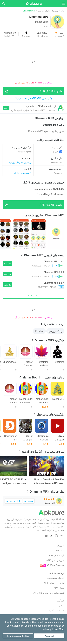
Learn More (58, 629)
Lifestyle (39, 331)
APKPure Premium (55, 565)
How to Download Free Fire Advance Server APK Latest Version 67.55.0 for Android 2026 (49, 481)
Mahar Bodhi (41, 21)
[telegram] (61, 536)
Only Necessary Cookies (18, 635)
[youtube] (46, 536)
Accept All (49, 635)
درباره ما (60, 605)
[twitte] (51, 536)
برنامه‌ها (55, 10)
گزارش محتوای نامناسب (21, 173)
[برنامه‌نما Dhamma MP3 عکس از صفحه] (38, 234)
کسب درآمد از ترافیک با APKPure (49, 592)
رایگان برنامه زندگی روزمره (20, 162)
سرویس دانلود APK (55, 560)
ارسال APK (59, 587)
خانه (62, 10)
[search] (3, 3)
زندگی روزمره (44, 10)
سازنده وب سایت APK (54, 582)
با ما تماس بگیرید (56, 610)
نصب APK (59, 550)
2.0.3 (55, 151)
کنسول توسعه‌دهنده (55, 578)
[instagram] (56, 536)
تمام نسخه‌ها (34, 295)
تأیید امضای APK (56, 555)
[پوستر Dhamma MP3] (56, 234)
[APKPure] (33, 4)
